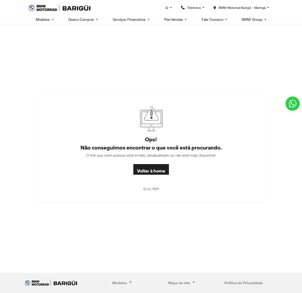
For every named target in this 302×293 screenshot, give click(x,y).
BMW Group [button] (253, 19)
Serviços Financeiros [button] (130, 19)
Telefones (194, 7)
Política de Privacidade (243, 281)
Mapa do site (179, 281)
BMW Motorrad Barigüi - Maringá (242, 7)
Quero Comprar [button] (81, 19)
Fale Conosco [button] (213, 19)
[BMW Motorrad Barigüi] (60, 7)
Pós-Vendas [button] (174, 19)
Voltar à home (151, 169)
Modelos (119, 281)
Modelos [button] (43, 19)
